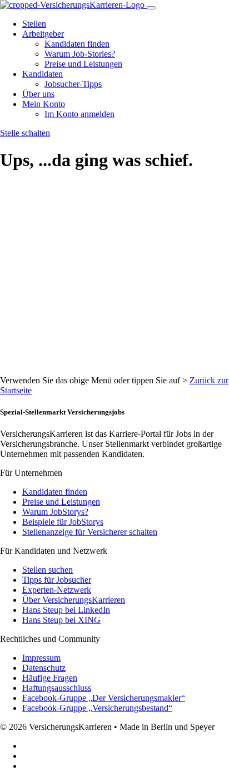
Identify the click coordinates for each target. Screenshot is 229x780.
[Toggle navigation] (151, 7)
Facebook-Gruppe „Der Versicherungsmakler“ (103, 698)
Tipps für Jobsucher (56, 579)
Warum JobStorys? (55, 511)
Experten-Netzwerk (56, 589)
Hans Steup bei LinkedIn (66, 610)
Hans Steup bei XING (61, 620)
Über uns (38, 94)
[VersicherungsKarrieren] (73, 4)
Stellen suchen (47, 569)
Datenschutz (44, 667)
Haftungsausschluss (56, 688)
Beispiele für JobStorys (62, 521)
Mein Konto (43, 104)
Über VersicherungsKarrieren (73, 599)
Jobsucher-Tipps (73, 84)
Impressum (41, 657)
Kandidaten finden (76, 43)
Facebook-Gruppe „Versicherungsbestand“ (97, 708)
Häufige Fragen (49, 677)
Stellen (34, 23)
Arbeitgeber (43, 33)
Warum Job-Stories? (79, 53)
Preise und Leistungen (83, 64)
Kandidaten (42, 74)
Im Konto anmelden (79, 114)
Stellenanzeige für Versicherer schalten (89, 532)
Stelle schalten (25, 133)
